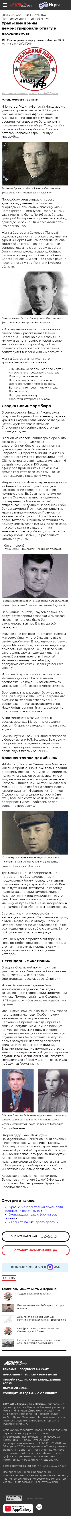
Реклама (10, 1369)
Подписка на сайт (34, 1369)
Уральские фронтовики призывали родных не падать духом (34, 1209)
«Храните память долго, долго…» (33, 1222)
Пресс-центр (12, 1374)
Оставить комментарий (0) (35, 1250)
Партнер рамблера (34, 1498)
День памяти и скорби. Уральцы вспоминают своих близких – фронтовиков (41, 1318)
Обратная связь (15, 1388)
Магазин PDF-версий (41, 1374)
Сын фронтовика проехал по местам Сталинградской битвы (38, 1330)
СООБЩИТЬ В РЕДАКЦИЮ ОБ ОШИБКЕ (30, 1393)
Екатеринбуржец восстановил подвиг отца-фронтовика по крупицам (39, 1341)
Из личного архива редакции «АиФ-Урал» (30, 93)
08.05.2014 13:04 (12, 14)
